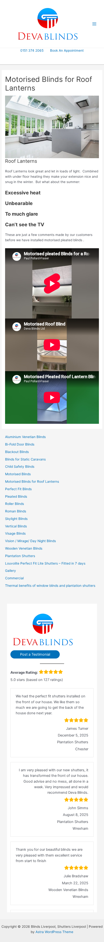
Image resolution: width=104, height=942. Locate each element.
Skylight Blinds (16, 519)
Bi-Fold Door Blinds (19, 444)
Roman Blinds (15, 511)
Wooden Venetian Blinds (23, 548)
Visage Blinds (15, 533)
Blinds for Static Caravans (25, 459)
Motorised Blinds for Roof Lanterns (32, 481)
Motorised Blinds (18, 474)
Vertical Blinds (16, 526)
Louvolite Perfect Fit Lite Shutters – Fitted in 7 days (45, 563)
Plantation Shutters (20, 556)
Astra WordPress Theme (54, 932)
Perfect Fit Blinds (18, 489)
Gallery (10, 571)
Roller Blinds (14, 504)
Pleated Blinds (16, 496)
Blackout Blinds (17, 452)
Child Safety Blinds (19, 466)
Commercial (14, 578)
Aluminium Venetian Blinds (25, 437)
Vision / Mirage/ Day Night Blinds (30, 541)
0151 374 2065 (32, 50)
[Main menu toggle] (94, 24)
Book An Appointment (67, 50)
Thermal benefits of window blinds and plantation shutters (50, 586)
